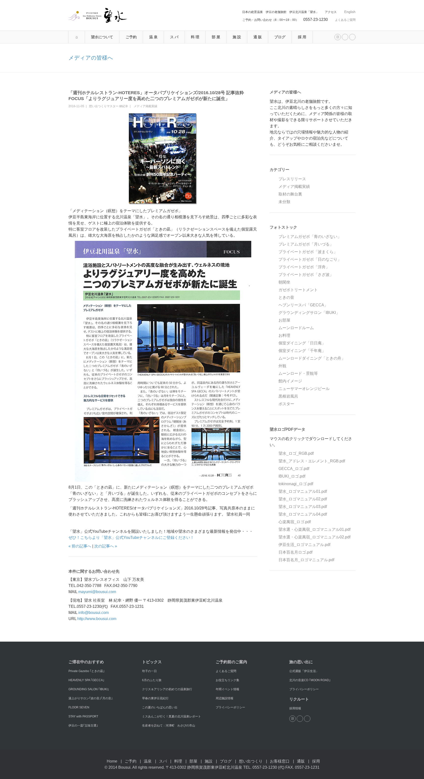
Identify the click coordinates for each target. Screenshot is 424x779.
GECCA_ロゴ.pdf (293, 469)
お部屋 (284, 320)
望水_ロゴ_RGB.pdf (296, 453)
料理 (178, 761)
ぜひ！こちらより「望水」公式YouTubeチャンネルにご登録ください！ (131, 537)
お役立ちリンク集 (227, 680)
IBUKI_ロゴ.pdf (291, 476)
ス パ (174, 37)
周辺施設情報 (224, 698)
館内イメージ (290, 381)
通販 (301, 761)
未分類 (284, 202)
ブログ (279, 37)
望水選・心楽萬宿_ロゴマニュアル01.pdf (314, 529)
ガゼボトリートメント (298, 290)
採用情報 (295, 708)
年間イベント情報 (227, 689)
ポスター (286, 404)
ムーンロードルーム (296, 328)
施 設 (237, 37)
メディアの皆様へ (90, 58)
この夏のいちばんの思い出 (159, 707)
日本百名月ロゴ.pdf (295, 552)
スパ (163, 761)
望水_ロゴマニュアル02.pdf (302, 499)
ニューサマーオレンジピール (304, 389)
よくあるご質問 (345, 20)
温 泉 (153, 37)
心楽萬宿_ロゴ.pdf (294, 522)
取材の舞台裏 (290, 194)
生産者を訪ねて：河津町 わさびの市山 (168, 725)
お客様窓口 (280, 761)
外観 (282, 366)
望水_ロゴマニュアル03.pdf (302, 507)
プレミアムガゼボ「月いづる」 (305, 244)
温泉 (148, 761)
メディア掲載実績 (145, 106)
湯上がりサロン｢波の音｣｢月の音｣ (90, 698)
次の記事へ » (105, 546)
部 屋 (216, 37)
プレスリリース (292, 179)
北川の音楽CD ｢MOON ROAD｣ (310, 680)
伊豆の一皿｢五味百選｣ (83, 725)
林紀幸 (123, 106)
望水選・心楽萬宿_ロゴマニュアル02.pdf (314, 537)
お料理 (284, 335)
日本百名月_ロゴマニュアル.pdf (306, 560)
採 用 (302, 37)
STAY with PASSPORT (83, 716)
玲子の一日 (149, 671)
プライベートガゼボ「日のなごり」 (309, 259)
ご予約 (131, 37)
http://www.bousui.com (96, 619)
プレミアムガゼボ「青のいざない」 (309, 236)
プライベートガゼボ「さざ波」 (305, 275)
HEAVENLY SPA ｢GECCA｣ (86, 680)
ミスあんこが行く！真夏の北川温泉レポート (171, 716)
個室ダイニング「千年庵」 (302, 351)
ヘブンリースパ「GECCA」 (303, 305)
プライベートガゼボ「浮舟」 (304, 267)
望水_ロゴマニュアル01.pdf (302, 491)
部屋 (193, 761)
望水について (102, 37)
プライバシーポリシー (230, 707)
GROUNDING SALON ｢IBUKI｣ (88, 689)
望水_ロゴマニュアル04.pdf (302, 514)
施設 (208, 761)
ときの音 (286, 297)
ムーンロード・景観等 (298, 373)
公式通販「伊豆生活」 (304, 671)
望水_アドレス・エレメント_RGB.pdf (311, 461)
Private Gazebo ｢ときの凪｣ (86, 671)
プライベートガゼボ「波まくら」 (307, 252)
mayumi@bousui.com (97, 592)
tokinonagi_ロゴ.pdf (295, 484)
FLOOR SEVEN (78, 707)
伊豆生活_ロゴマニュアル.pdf (304, 545)
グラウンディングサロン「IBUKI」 (309, 313)
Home (112, 761)
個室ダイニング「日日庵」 (302, 343)
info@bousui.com (93, 612)
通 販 (257, 37)
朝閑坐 (284, 282)
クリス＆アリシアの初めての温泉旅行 (167, 689)
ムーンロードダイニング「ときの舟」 (311, 358)
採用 (316, 761)
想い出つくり (251, 761)
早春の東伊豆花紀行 (155, 698)
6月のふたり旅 (151, 680)
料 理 (195, 37)
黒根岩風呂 (288, 396)
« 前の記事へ (79, 546)
